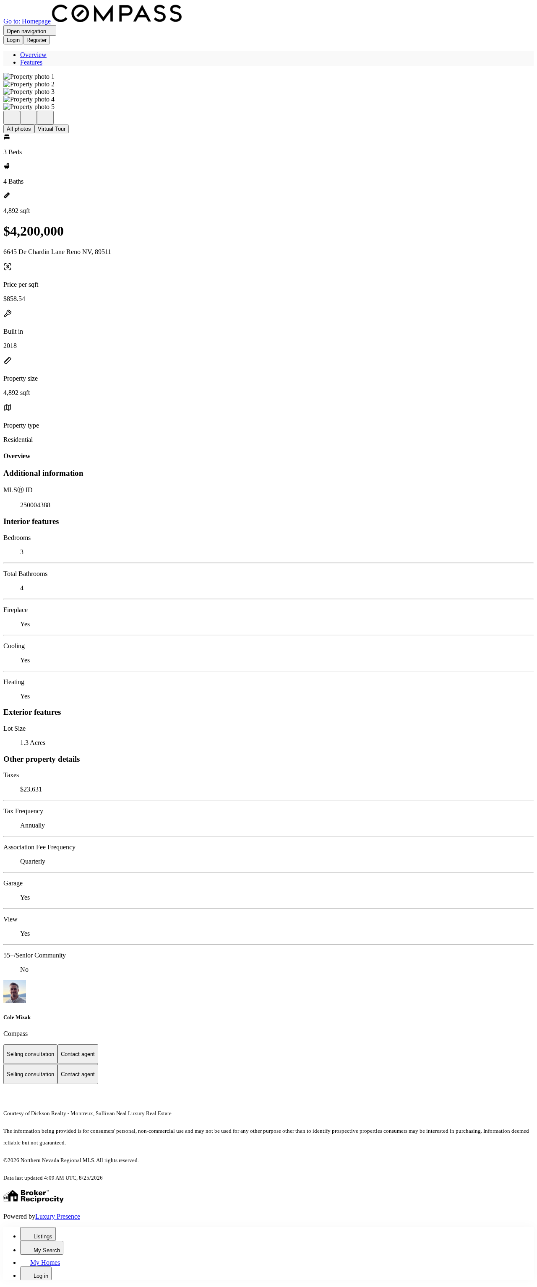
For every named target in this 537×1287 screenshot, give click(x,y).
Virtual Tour (51, 129)
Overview (33, 54)
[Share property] (45, 118)
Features (31, 62)
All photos (19, 129)
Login (13, 40)
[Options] (11, 118)
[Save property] (28, 118)
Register (36, 40)
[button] (268, 76)
